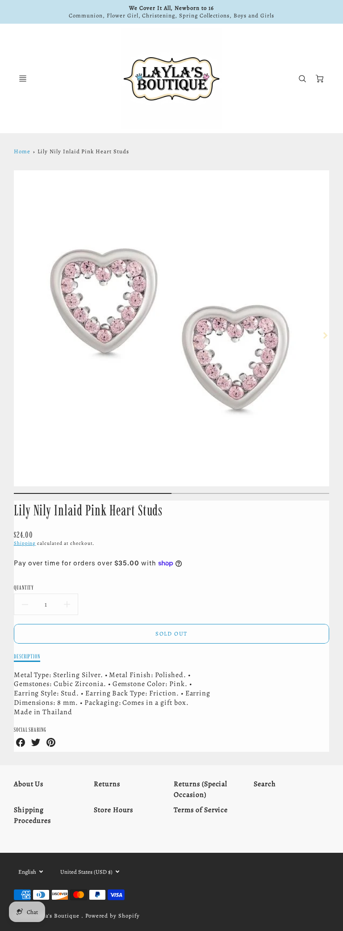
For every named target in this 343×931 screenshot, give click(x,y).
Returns (107, 784)
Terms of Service (201, 810)
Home (22, 151)
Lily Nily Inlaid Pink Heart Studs (83, 151)
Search (265, 784)
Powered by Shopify (112, 915)
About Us (29, 784)
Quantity (24, 587)
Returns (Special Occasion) (200, 789)
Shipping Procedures (32, 815)
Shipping (25, 543)
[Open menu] (23, 79)
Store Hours (114, 810)
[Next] (324, 335)
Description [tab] (27, 656)
